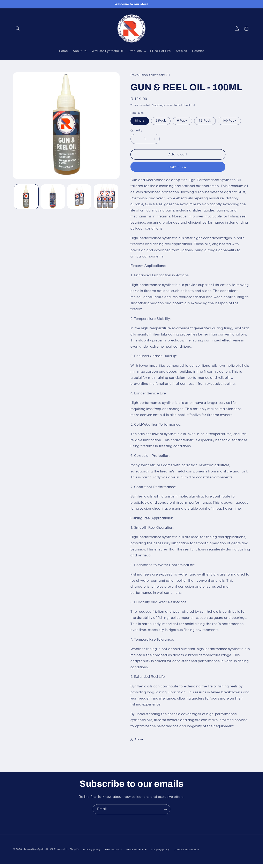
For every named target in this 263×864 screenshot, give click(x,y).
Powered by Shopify (66, 849)
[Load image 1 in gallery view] (26, 196)
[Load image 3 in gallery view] (79, 196)
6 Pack (182, 120)
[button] (17, 28)
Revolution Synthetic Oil (38, 849)
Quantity (136, 130)
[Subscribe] (165, 809)
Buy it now (178, 166)
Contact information (186, 849)
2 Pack (161, 120)
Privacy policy (91, 849)
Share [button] (139, 739)
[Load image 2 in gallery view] (52, 196)
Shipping (158, 105)
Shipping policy (160, 849)
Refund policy (113, 849)
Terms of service (136, 849)
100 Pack (229, 120)
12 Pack (205, 120)
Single (139, 120)
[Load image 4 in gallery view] (106, 196)
